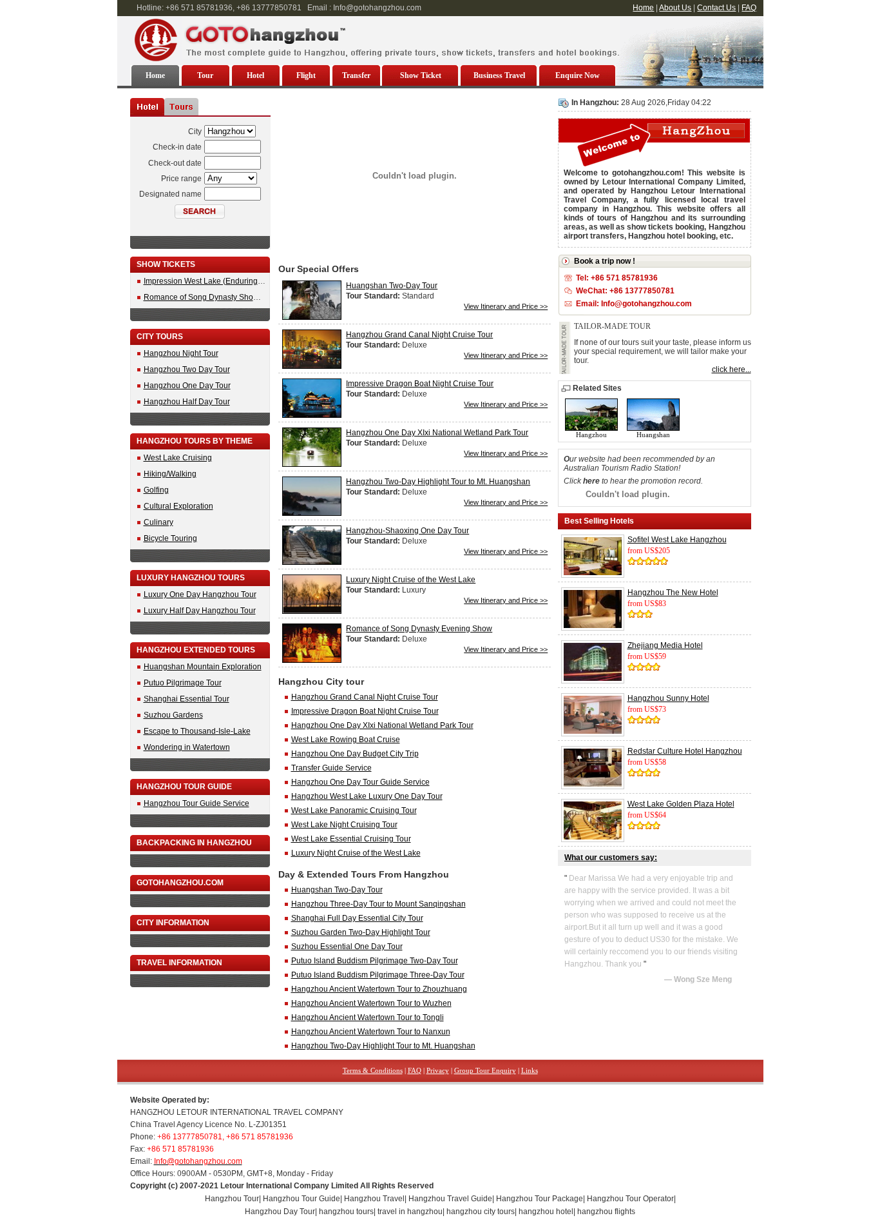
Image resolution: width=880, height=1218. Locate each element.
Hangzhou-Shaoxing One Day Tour (407, 530)
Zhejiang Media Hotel (665, 645)
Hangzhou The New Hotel (672, 592)
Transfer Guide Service (331, 767)
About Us (675, 7)
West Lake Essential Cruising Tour (351, 838)
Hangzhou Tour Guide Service (196, 803)
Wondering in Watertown (187, 747)
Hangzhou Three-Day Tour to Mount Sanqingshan (378, 904)
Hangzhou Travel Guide (450, 1198)
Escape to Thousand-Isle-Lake (197, 731)
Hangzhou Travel (374, 1198)
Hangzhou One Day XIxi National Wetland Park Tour (437, 432)
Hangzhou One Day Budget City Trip (355, 753)
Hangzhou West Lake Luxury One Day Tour (367, 796)
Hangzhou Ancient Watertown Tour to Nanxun (370, 1031)
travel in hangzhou (410, 1211)
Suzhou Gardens (173, 715)
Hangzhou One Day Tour (187, 385)
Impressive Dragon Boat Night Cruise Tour (419, 383)
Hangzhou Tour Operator (630, 1198)
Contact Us (716, 7)
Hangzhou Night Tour (181, 353)
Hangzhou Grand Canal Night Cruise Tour (419, 334)
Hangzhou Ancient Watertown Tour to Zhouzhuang (379, 989)
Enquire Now (577, 75)
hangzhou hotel (546, 1211)
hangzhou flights (606, 1211)
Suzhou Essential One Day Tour (347, 946)
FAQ (748, 7)
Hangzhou (591, 434)
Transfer (356, 75)
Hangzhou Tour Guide (301, 1198)
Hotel (255, 75)
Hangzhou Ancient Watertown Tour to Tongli (367, 1017)
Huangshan (653, 434)
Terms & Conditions (373, 1070)
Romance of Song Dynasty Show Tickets (214, 297)
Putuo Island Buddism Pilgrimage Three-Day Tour (377, 974)
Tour (205, 75)
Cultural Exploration (178, 506)
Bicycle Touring (170, 538)
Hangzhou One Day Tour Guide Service (360, 782)
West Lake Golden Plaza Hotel (680, 804)
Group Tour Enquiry (485, 1070)
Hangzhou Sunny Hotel (668, 698)
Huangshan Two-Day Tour (391, 285)
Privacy (437, 1070)
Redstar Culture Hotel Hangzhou (684, 751)
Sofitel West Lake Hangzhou (677, 539)
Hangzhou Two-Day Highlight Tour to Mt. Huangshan (438, 481)
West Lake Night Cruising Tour (344, 824)
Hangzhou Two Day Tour (187, 369)
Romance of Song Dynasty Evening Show (419, 628)
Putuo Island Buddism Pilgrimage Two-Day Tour (374, 960)
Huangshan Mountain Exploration (203, 666)
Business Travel (499, 75)
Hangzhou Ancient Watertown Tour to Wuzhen (371, 1003)
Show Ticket (420, 75)
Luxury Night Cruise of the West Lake (410, 579)
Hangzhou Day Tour (280, 1211)
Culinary (158, 522)
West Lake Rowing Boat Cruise (345, 739)
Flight (306, 75)
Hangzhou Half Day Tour (187, 401)
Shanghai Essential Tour (186, 698)
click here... (731, 369)
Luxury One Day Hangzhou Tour (200, 594)
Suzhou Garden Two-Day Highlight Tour (360, 932)
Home (643, 7)
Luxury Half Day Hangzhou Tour (200, 610)
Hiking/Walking (170, 473)
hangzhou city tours (480, 1211)
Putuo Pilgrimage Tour (183, 682)
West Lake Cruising (178, 457)
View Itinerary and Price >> (506, 306)
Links (529, 1070)
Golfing (156, 490)
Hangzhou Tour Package (539, 1198)
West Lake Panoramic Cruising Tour (354, 810)
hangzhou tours (346, 1211)
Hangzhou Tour (232, 1198)
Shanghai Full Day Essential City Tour (357, 918)
